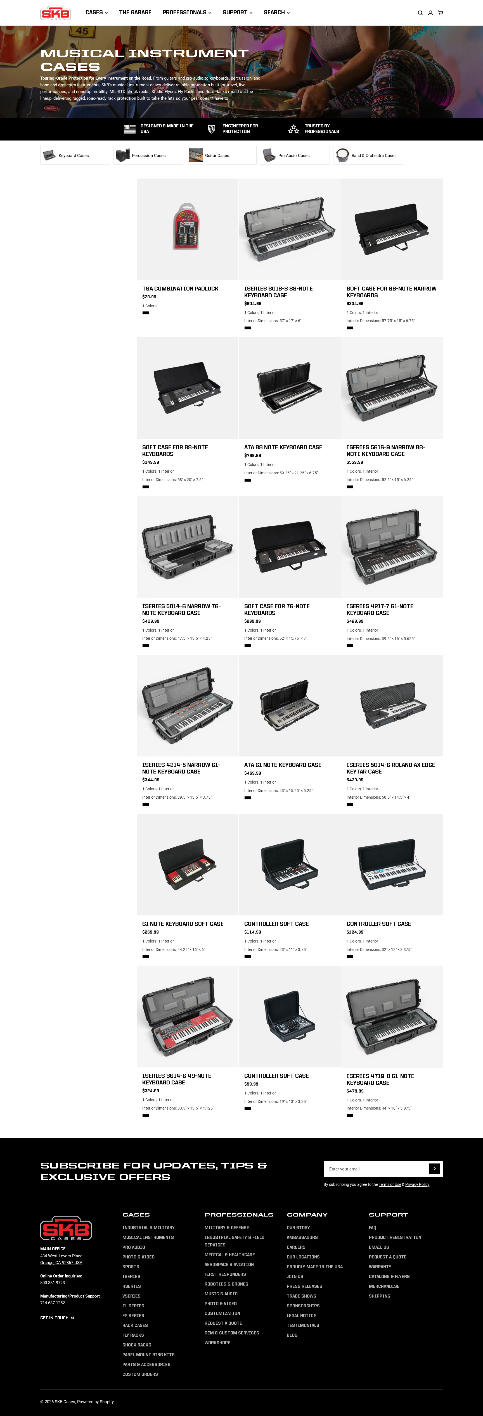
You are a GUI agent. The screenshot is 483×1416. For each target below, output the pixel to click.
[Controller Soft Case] (289, 864)
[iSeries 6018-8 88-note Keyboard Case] (289, 229)
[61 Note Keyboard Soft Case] (187, 864)
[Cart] (440, 13)
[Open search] (420, 13)
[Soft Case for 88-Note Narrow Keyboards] (392, 229)
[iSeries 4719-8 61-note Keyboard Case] (392, 1016)
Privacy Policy (417, 1184)
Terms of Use (390, 1184)
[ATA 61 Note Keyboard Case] (289, 705)
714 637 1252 (52, 1302)
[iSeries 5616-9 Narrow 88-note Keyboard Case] (392, 388)
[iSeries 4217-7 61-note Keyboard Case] (392, 547)
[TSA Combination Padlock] (187, 229)
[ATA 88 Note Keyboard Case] (289, 388)
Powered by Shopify (95, 1401)
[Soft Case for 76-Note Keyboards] (289, 547)
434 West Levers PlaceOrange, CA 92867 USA (61, 1259)
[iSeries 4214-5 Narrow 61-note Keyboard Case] (187, 705)
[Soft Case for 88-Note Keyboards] (187, 388)
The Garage (135, 13)
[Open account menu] (430, 13)
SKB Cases (65, 1401)
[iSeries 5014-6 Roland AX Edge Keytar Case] (392, 705)
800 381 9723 (52, 1282)
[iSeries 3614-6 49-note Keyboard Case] (187, 1016)
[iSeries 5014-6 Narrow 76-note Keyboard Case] (187, 547)
